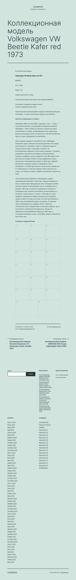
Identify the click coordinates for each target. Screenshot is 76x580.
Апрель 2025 (11, 463)
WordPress (64, 572)
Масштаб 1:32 (43, 437)
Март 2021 (10, 562)
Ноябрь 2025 (11, 445)
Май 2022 (10, 552)
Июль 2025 (11, 455)
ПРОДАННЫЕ (43, 468)
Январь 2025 (11, 470)
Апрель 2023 (11, 524)
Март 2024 (11, 496)
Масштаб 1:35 (43, 442)
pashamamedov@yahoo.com (27, 329)
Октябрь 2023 (12, 508)
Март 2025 (10, 465)
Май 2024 (10, 491)
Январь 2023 (11, 531)
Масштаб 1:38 (43, 447)
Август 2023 (11, 514)
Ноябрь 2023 (11, 506)
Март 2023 (10, 526)
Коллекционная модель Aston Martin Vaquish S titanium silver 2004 (45, 384)
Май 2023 (10, 521)
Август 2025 (11, 453)
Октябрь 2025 (12, 447)
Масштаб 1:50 (43, 455)
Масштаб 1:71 (43, 460)
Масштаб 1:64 (43, 458)
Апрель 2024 (11, 493)
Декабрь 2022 (12, 534)
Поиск (9, 371)
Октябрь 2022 (12, 539)
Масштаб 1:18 (43, 432)
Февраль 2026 (12, 437)
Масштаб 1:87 (43, 465)
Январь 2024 (11, 501)
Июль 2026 (11, 425)
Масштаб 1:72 (43, 463)
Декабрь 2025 (12, 442)
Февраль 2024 (12, 498)
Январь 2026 (11, 440)
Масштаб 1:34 (43, 440)
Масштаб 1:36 (43, 445)
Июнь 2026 (11, 427)
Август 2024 (11, 483)
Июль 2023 (11, 516)
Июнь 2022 (11, 549)
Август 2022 (11, 544)
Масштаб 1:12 (43, 430)
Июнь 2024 (11, 488)
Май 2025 (10, 460)
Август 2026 (11, 422)
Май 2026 (10, 430)
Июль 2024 (11, 486)
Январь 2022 (11, 559)
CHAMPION (38, 7)
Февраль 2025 (12, 468)
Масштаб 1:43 (43, 453)
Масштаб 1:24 (57, 327)
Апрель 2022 (11, 554)
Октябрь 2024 (12, 478)
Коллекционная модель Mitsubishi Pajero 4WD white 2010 (45, 408)
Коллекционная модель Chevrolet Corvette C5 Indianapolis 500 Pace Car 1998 (45, 400)
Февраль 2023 (12, 529)
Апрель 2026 (11, 432)
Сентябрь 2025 (12, 450)
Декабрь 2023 (12, 503)
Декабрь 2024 (12, 473)
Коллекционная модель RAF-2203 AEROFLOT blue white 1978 (45, 392)
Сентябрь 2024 (12, 480)
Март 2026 (10, 435)
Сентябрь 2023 (12, 511)
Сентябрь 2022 (12, 541)
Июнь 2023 (11, 519)
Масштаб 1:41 (43, 450)
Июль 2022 (11, 547)
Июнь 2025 (11, 458)
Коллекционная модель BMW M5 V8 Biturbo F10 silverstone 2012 (44, 377)
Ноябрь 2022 (11, 536)
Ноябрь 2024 (11, 475)
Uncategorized (43, 422)
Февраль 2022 (12, 557)
